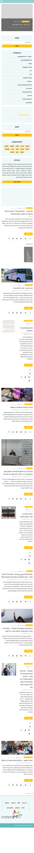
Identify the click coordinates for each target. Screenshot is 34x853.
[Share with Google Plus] (17, 238)
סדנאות (6, 146)
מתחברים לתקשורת (27, 77)
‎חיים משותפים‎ (23, 114)
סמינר (17, 149)
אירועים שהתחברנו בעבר (26, 60)
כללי (19, 27)
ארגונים (7, 803)
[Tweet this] (13, 238)
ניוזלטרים (29, 81)
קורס (13, 149)
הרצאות (27, 146)
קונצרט (22, 152)
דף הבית (24, 803)
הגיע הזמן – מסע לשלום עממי (23, 288)
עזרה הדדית (29, 88)
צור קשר (13, 803)
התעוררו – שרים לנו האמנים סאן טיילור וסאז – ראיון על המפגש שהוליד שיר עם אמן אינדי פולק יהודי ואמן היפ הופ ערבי (26, 679)
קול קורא (30, 95)
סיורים (22, 146)
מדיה (30, 74)
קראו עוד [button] (28, 234)
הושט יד (30, 63)
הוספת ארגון (10, 808)
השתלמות (7, 149)
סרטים (17, 146)
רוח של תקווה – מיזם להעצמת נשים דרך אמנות (17, 760)
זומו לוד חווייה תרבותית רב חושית (21, 407)
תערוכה (12, 152)
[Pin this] (21, 238)
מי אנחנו (17, 808)
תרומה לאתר (17, 182)
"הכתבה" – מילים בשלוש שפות (25, 56)
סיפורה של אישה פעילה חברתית (25, 85)
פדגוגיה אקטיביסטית (13, 27)
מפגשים (12, 146)
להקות (27, 149)
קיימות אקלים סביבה (27, 99)
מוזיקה (22, 149)
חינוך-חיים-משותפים (24, 27)
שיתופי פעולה (29, 102)
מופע (17, 152)
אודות (23, 808)
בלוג (18, 803)
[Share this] (9, 238)
